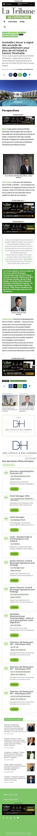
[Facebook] (11, 75)
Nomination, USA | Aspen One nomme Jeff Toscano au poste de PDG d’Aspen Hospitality (26, 409)
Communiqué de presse (18, 381)
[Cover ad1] (18, 368)
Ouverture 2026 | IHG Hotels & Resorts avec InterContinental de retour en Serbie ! (10, 409)
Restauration (7, 34)
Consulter (14, 489)
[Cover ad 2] (18, 210)
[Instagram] (7, 818)
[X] (15, 75)
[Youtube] (18, 818)
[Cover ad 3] (18, 235)
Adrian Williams (7, 182)
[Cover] (18, 126)
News (21, 34)
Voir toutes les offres (8, 465)
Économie (13, 32)
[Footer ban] (18, 809)
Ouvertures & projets (10, 36)
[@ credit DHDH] (18, 6)
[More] (29, 75)
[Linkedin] (25, 75)
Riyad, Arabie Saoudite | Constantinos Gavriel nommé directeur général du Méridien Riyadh (15, 767)
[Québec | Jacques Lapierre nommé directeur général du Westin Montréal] (31, 779)
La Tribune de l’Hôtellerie (25, 69)
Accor (4, 129)
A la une (5, 32)
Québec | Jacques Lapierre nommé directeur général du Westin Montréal (15, 778)
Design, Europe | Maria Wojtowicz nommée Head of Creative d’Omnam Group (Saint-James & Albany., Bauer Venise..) (14, 742)
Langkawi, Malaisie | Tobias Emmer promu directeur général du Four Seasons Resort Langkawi (14, 754)
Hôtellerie (21, 32)
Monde (15, 34)
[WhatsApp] (20, 75)
